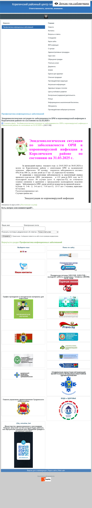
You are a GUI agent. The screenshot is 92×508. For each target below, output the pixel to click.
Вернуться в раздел (32, 242)
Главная (51, 23)
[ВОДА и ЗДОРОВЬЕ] (68, 419)
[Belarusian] (21, 252)
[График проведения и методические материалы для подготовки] (23, 318)
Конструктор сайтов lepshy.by (46, 476)
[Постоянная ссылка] (29, 205)
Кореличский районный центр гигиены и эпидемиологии (46, 4)
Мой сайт (61, 470)
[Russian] (26, 252)
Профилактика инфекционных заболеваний (23, 114)
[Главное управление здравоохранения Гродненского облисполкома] (23, 415)
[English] (23, 252)
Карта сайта (52, 470)
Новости (6, 23)
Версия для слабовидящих (37, 470)
